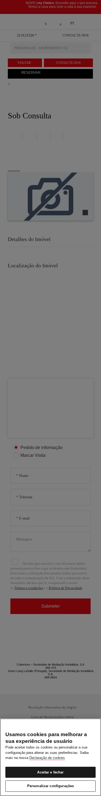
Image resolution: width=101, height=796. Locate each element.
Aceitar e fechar (50, 772)
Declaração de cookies (47, 758)
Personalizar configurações (50, 786)
